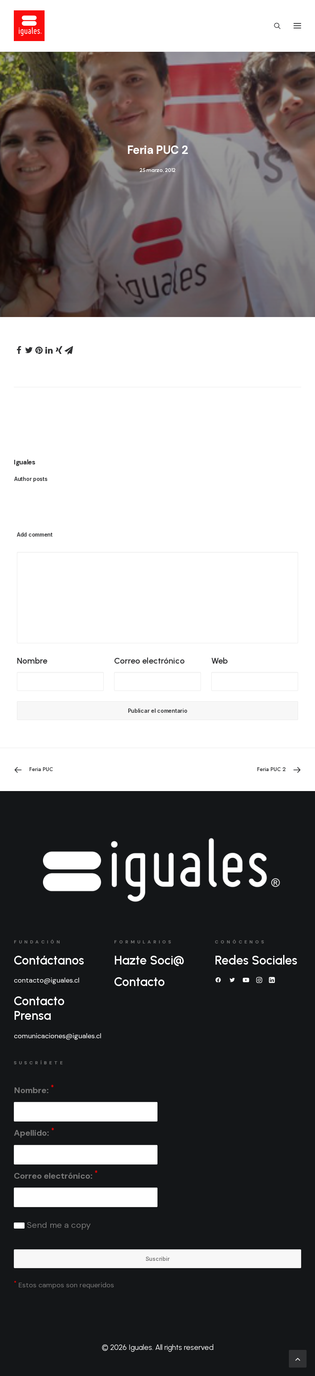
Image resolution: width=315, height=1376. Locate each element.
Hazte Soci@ (149, 960)
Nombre (32, 661)
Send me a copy (58, 1225)
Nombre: (34, 1089)
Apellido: (34, 1132)
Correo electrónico (149, 661)
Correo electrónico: (56, 1175)
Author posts (31, 479)
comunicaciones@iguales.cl (57, 1036)
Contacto (139, 982)
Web (219, 661)
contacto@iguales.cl (47, 980)
